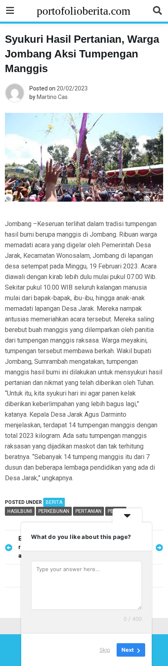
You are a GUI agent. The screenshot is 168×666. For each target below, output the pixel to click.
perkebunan (53, 511)
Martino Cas (52, 97)
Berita (54, 502)
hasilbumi (19, 511)
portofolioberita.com (83, 10)
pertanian (88, 511)
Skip (104, 649)
